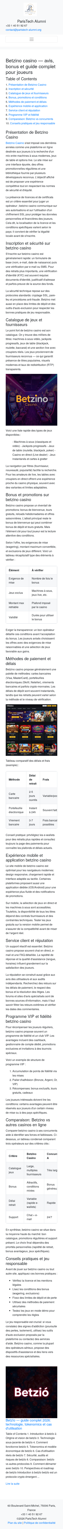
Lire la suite (33, 1483)
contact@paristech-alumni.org (23, 30)
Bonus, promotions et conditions (28, 97)
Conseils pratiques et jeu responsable (32, 123)
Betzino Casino (15, 143)
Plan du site (15, 1523)
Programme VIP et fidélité (24, 115)
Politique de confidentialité (39, 1523)
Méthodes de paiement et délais (28, 102)
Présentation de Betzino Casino (27, 85)
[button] (9, 1426)
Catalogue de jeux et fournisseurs (29, 93)
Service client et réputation (24, 110)
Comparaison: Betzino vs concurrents (31, 119)
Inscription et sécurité (21, 89)
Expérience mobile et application (28, 106)
